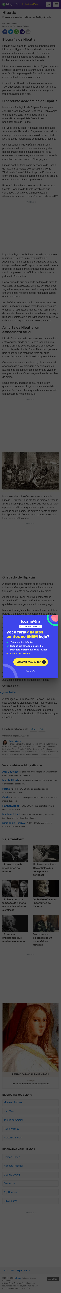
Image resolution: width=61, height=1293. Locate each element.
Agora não (30, 671)
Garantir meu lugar (29, 662)
